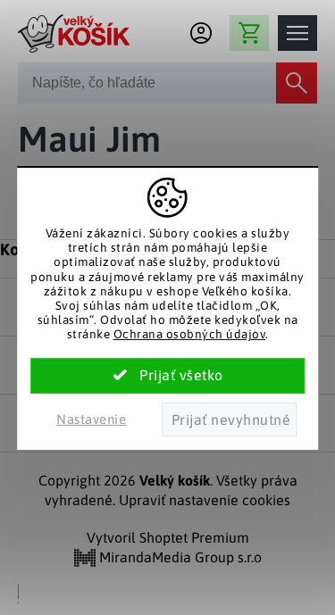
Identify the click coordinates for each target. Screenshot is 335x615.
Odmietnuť (229, 419)
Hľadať (296, 83)
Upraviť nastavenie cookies (204, 500)
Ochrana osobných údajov (189, 334)
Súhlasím (168, 376)
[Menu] (297, 33)
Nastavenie (91, 419)
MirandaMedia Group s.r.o (179, 557)
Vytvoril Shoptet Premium (168, 537)
